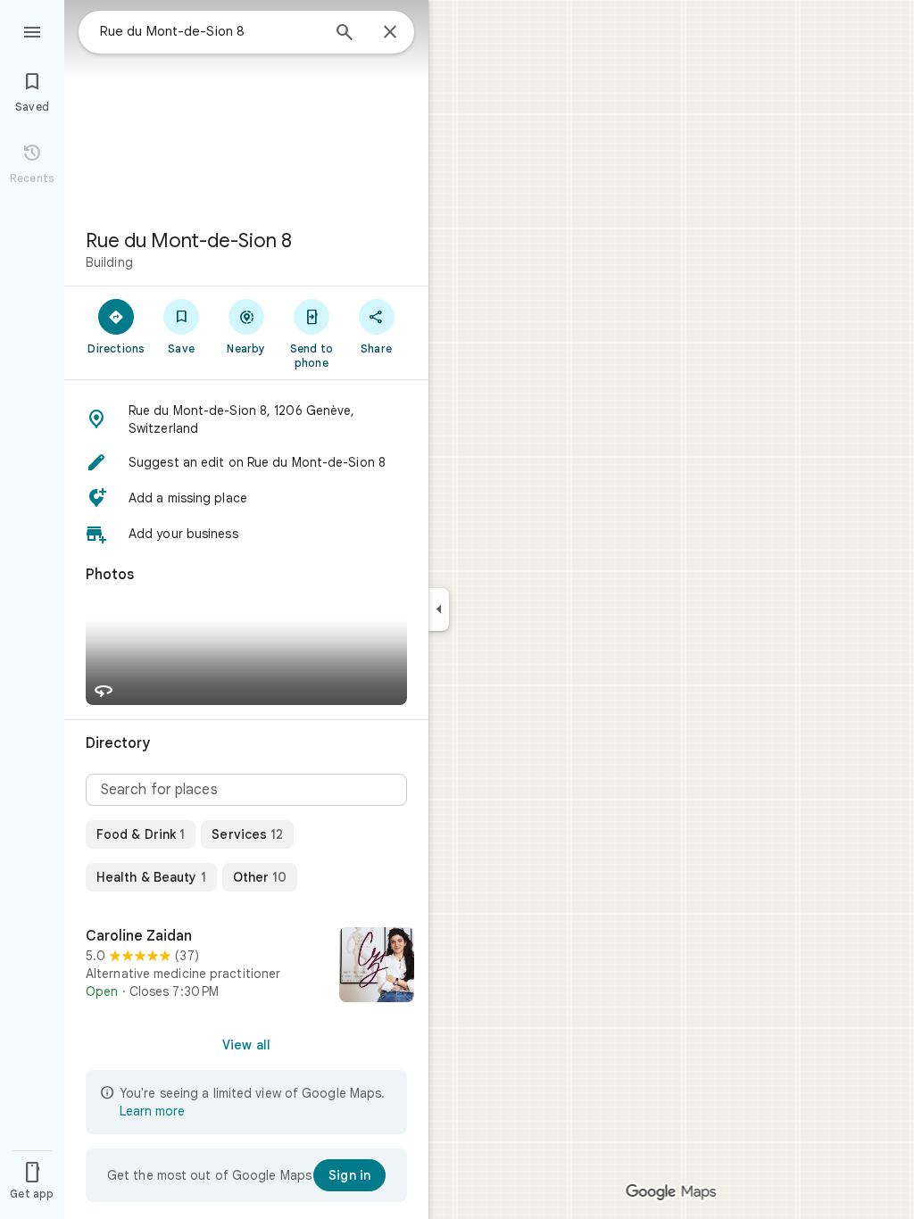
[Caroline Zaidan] (246, 966)
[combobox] (210, 31)
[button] (246, 419)
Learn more (152, 1111)
